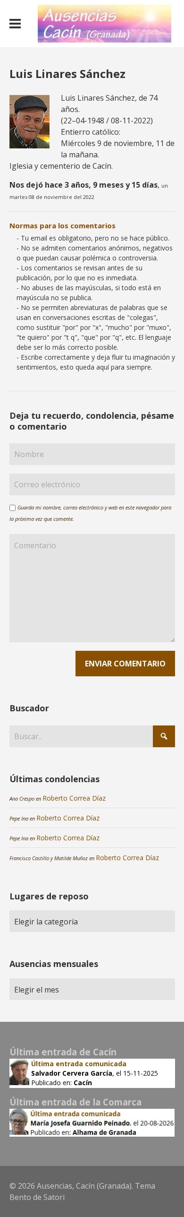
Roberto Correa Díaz (74, 798)
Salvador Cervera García (71, 1073)
